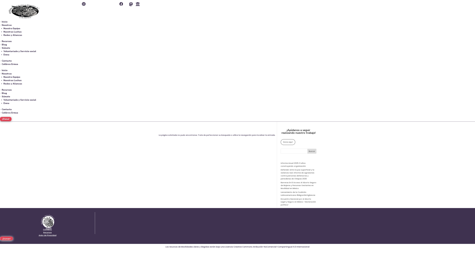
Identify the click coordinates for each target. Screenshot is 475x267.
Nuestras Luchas (12, 31)
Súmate (6, 47)
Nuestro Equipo (11, 28)
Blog (4, 44)
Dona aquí (288, 142)
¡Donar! (6, 238)
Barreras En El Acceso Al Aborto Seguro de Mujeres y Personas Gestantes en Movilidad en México (298, 185)
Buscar (312, 151)
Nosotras (7, 25)
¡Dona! (5, 119)
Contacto (7, 60)
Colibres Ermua (10, 64)
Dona (6, 54)
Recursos (7, 41)
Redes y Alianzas (12, 35)
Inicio (4, 21)
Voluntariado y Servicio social (19, 51)
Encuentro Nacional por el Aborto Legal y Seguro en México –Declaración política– (298, 202)
